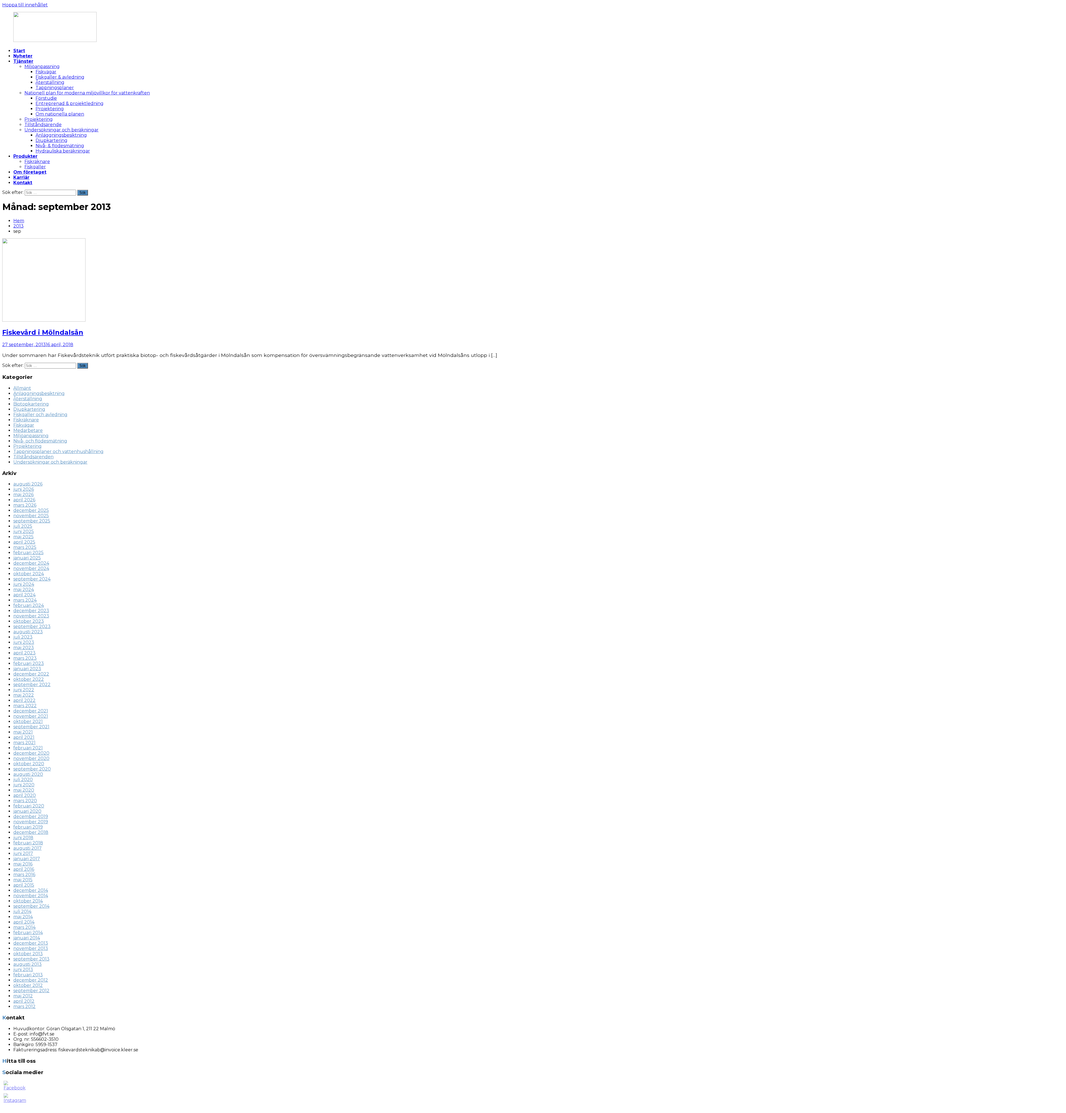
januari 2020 (27, 811)
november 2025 (31, 515)
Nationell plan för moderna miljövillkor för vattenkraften (87, 93)
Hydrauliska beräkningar (63, 151)
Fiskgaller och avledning (40, 414)
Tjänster (23, 61)
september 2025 (31, 521)
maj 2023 (23, 647)
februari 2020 (28, 806)
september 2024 (32, 579)
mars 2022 (25, 705)
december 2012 (30, 980)
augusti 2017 (27, 848)
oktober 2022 (28, 679)
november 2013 (30, 948)
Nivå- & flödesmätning (60, 145)
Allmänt (22, 388)
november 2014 (30, 895)
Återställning (50, 82)
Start (19, 50)
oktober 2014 (28, 901)
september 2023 (32, 626)
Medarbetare (28, 430)
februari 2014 (28, 932)
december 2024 (31, 563)
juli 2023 (22, 637)
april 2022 (24, 700)
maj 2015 (22, 879)
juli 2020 (23, 779)
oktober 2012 (28, 985)
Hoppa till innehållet (25, 4)
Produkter (25, 156)
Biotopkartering (31, 404)
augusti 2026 (27, 484)
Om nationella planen (60, 114)
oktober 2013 (28, 953)
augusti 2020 (28, 774)
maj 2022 (23, 695)
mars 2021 (24, 742)
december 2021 (30, 711)
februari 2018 (28, 843)
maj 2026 (23, 494)
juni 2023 (23, 642)
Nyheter (22, 56)
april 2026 (24, 499)
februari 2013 (28, 974)
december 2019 (30, 816)
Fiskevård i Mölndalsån (42, 332)
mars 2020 (25, 800)
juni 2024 (23, 584)
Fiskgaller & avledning (60, 77)
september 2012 (31, 990)
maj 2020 (23, 790)
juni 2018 (23, 837)
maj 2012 (23, 996)
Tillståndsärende (43, 124)
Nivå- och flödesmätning (40, 441)
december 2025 (31, 510)
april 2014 (23, 922)
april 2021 (23, 737)
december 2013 (30, 943)
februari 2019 (28, 827)
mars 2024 (25, 600)
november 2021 (30, 716)
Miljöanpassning (42, 66)
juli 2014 (22, 911)
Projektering (50, 108)
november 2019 (30, 821)
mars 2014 (24, 927)
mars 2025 (24, 547)
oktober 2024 (28, 573)
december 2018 (30, 832)
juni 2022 (23, 689)
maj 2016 (22, 864)
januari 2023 (27, 668)
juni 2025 (23, 531)
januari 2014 (26, 938)
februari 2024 (28, 605)
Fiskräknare (37, 161)
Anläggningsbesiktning (61, 135)
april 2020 (24, 795)
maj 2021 (23, 732)
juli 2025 (22, 526)
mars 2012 (24, 1006)
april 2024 (24, 594)
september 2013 (31, 959)
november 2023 (31, 616)
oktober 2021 (28, 721)
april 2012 (23, 1001)
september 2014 (31, 906)
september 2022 (32, 684)
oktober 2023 (28, 621)
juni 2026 (23, 489)
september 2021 (31, 726)
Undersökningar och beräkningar (61, 129)
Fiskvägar (46, 71)
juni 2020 (23, 784)
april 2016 (23, 869)
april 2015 (23, 885)
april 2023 (24, 653)
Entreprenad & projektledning (70, 103)
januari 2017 (26, 858)
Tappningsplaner (55, 87)
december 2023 (31, 610)
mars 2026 (24, 505)
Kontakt (22, 182)
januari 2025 (27, 558)
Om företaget (29, 172)
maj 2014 (23, 916)
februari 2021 (28, 748)
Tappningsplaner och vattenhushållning (58, 451)
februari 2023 (28, 663)
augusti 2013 (27, 964)
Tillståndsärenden (33, 456)
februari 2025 (28, 552)
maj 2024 (23, 589)
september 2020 (32, 769)
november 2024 (31, 568)
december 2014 (30, 890)
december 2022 (31, 674)
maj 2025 (23, 536)
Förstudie (46, 98)
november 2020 (31, 758)
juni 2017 (23, 853)
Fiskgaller (35, 166)
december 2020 (31, 753)
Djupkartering (51, 140)
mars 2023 (25, 658)
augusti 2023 (28, 631)
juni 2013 (23, 969)
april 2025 (24, 542)
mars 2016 (24, 874)
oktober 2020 (28, 763)
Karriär (21, 177)
